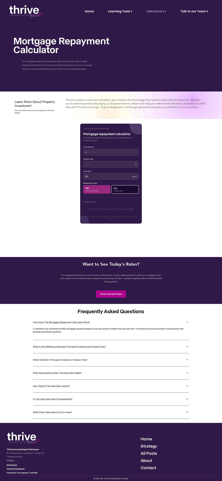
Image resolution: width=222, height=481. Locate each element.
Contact (148, 467)
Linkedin (33, 472)
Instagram (23, 472)
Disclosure (12, 465)
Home (146, 438)
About (146, 460)
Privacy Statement (16, 469)
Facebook (12, 472)
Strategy (149, 445)
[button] (120, 11)
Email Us (10, 460)
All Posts (149, 453)
